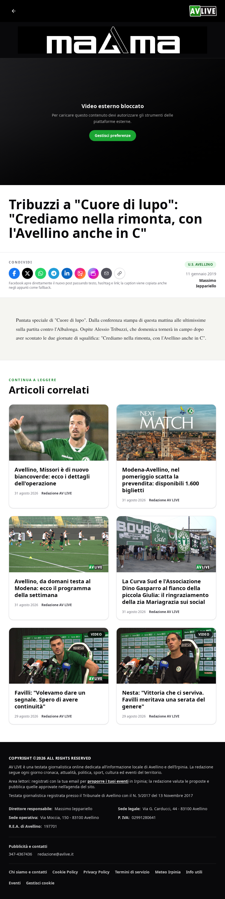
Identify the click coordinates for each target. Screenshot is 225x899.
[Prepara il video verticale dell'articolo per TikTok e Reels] (93, 273)
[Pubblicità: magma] (112, 40)
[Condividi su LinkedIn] (66, 273)
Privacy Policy (96, 872)
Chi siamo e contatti (28, 872)
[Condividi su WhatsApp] (40, 273)
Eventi (15, 883)
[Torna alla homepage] (14, 11)
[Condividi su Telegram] (53, 273)
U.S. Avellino (200, 264)
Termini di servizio (132, 872)
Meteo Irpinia (168, 872)
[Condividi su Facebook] (14, 273)
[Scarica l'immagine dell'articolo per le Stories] (80, 273)
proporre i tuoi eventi (108, 781)
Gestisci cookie (40, 883)
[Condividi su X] (27, 273)
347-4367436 (20, 854)
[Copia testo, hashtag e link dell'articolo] (119, 273)
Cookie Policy (65, 872)
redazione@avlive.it (56, 854)
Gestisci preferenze (113, 135)
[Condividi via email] (106, 273)
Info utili (194, 872)
